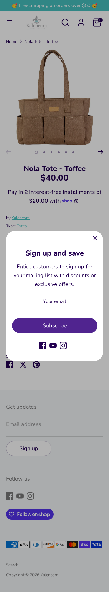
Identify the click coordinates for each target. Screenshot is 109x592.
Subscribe (55, 325)
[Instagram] (63, 345)
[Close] (95, 238)
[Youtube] (53, 345)
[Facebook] (42, 345)
